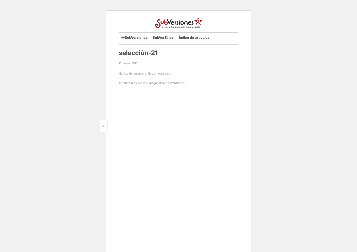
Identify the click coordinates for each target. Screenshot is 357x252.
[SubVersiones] (178, 22)
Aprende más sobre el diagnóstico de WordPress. (152, 83)
